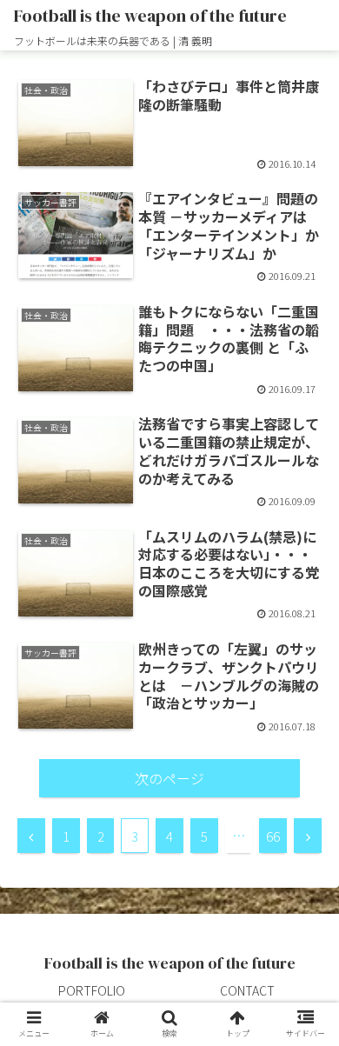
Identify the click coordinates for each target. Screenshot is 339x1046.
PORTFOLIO (91, 990)
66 (273, 836)
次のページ (169, 778)
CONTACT (247, 990)
